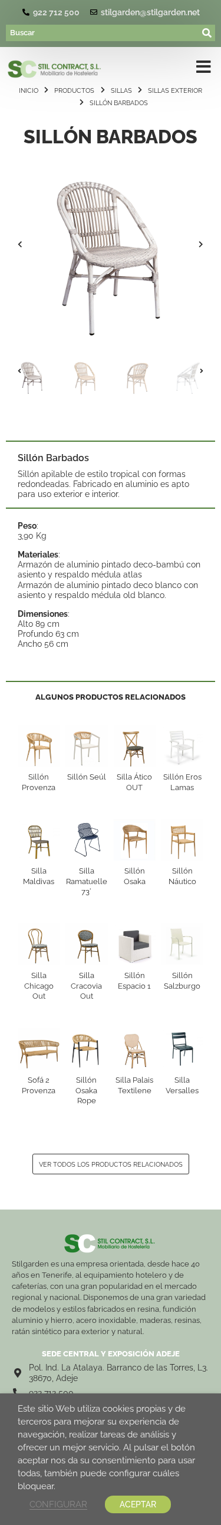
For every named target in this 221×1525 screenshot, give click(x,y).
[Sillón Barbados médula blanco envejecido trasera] (110, 244)
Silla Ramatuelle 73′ (86, 881)
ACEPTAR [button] (138, 1504)
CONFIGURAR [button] (58, 1504)
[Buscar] (103, 33)
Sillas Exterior (175, 90)
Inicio (28, 90)
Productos (74, 90)
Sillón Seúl (86, 776)
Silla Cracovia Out (86, 985)
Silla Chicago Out (39, 985)
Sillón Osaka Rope (86, 1090)
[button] (20, 244)
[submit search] (207, 33)
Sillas (121, 90)
